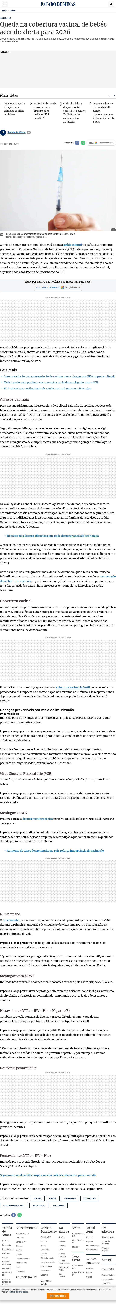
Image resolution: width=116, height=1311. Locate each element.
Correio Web (46, 1282)
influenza (58, 1205)
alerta (37, 1198)
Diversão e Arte (47, 1258)
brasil (52, 1198)
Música (19, 1250)
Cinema (19, 1246)
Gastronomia (21, 1263)
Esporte (89, 1241)
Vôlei (61, 1250)
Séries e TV (21, 1242)
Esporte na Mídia (63, 1268)
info (29, 132)
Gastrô (89, 1277)
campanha (70, 1198)
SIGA (91, 143)
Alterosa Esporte (105, 1249)
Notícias (75, 1247)
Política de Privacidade (18, 1292)
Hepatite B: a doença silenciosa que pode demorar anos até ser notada (53, 535)
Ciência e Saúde (48, 1262)
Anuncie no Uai (26, 1277)
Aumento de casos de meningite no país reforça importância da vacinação (55, 850)
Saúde (12, 10)
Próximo (114, 95)
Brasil (43, 1245)
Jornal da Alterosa (106, 1242)
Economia (6, 1245)
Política (5, 1241)
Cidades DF (46, 1237)
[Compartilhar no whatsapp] (83, 143)
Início (4, 10)
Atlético (62, 1241)
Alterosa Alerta (108, 1237)
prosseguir (58, 1296)
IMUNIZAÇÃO (5, 18)
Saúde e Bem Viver (6, 1263)
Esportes (44, 1275)
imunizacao (39, 1205)
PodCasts (106, 1283)
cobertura (90, 1198)
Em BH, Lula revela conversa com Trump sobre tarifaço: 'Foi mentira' (45, 111)
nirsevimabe (11, 920)
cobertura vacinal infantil (73, 687)
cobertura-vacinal (14, 1205)
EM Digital (6, 1268)
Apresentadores (109, 1275)
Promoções (21, 1271)
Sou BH (107, 1260)
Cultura (5, 1257)
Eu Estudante (46, 1266)
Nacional (6, 1253)
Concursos (45, 1270)
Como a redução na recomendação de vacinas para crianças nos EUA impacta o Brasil (59, 376)
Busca (111, 4)
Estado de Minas (17, 132)
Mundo (44, 1254)
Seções (4, 4)
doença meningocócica (37, 818)
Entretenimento (22, 1233)
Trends (19, 1254)
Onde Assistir (62, 1275)
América (62, 1237)
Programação (107, 1279)
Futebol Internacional (64, 1261)
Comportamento (22, 1259)
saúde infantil (72, 244)
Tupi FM (108, 1269)
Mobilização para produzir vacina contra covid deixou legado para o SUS (51, 382)
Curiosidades (91, 1250)
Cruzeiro (62, 1245)
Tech (18, 1267)
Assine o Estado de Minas (6, 1281)
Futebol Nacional (62, 1255)
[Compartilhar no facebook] (77, 143)
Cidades (89, 1237)
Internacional (7, 1249)
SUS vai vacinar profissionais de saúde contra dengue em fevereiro (47, 388)
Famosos (20, 1238)
